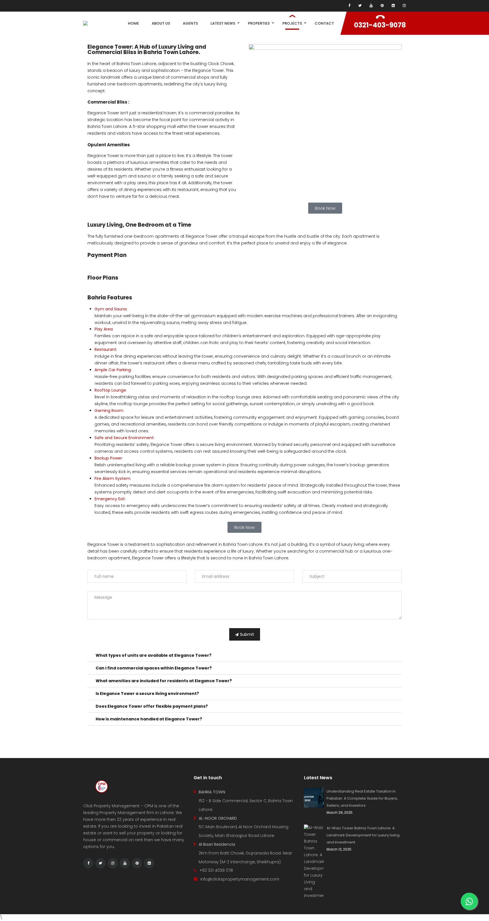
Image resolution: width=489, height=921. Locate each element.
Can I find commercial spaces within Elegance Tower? (154, 668)
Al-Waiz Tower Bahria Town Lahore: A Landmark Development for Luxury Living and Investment (363, 835)
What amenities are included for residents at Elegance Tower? (164, 681)
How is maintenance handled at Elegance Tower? (149, 719)
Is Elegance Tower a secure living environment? (147, 693)
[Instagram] (404, 6)
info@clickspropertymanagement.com (239, 879)
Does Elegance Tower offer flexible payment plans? (152, 706)
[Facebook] (349, 6)
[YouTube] (371, 6)
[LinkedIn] (149, 863)
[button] (244, 655)
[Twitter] (360, 6)
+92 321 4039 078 (216, 870)
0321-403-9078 (380, 25)
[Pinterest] (382, 6)
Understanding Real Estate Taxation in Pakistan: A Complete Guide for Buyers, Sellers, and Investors (362, 798)
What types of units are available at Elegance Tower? (153, 655)
